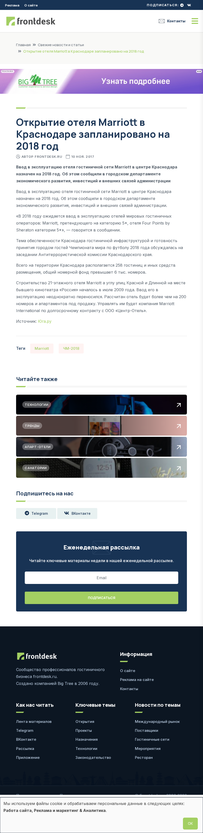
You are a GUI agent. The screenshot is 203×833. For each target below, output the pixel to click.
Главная (23, 44)
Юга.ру (44, 321)
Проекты (84, 730)
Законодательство (93, 757)
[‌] (182, 5)
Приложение (28, 757)
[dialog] (101, 815)
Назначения (87, 739)
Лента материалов (33, 721)
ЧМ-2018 (71, 348)
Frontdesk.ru (48, 157)
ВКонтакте (81, 513)
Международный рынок (157, 721)
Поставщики (146, 730)
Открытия (85, 721)
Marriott (42, 348)
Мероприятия (148, 748)
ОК (190, 823)
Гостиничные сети (152, 739)
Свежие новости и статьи (61, 44)
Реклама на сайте (137, 679)
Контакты (176, 21)
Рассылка (25, 748)
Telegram (39, 513)
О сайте (31, 5)
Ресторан (144, 757)
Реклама (12, 5)
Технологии (86, 748)
